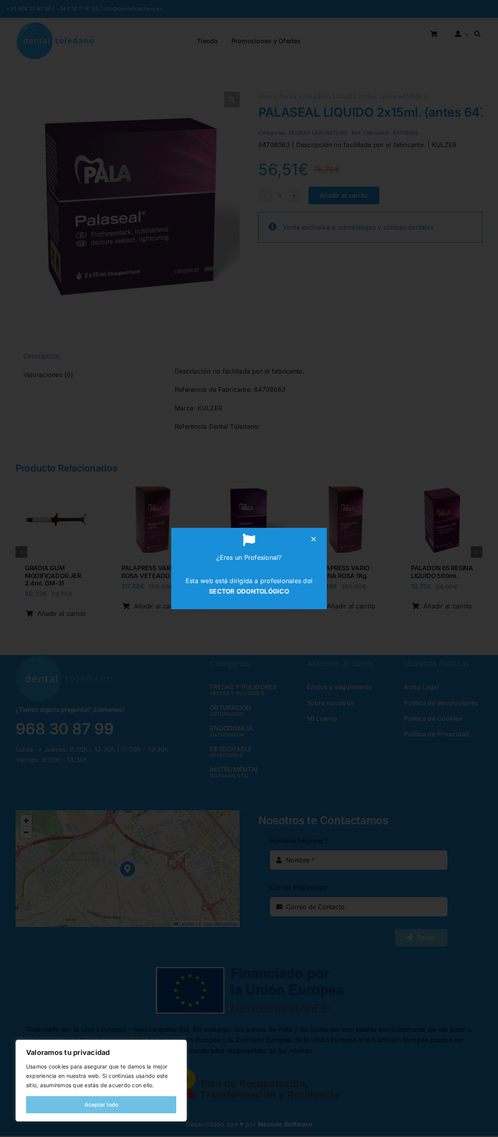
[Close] (313, 539)
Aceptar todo (101, 1104)
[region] (101, 1080)
